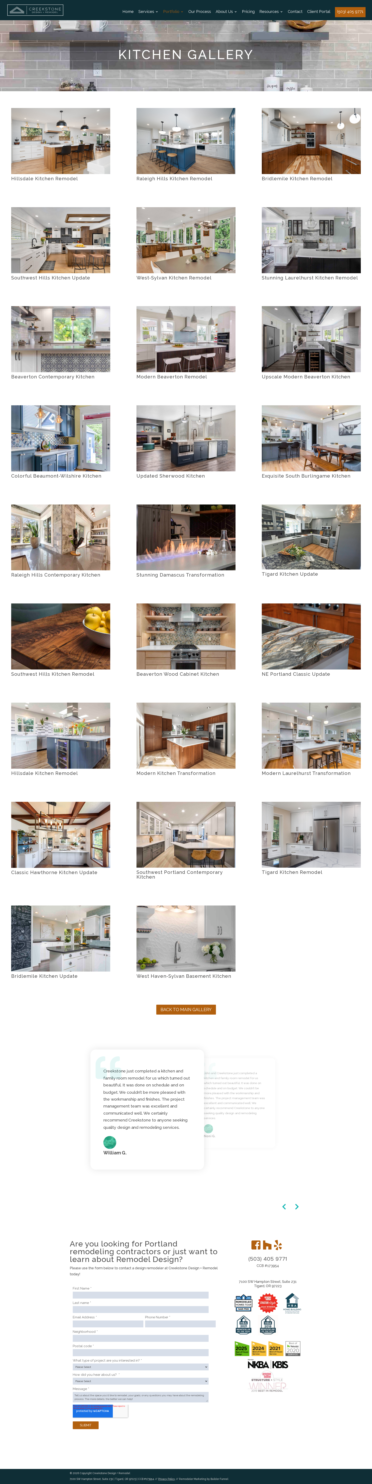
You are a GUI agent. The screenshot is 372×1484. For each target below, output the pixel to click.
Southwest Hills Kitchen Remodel (53, 674)
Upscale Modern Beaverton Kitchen (306, 376)
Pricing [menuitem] (248, 12)
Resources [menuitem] (269, 12)
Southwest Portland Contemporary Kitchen (179, 874)
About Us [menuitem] (224, 12)
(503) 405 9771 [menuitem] (350, 11)
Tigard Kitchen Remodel (292, 872)
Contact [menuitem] (295, 12)
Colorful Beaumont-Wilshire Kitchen (56, 476)
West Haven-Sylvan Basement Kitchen (183, 976)
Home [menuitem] (128, 12)
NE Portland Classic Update (296, 674)
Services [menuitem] (146, 12)
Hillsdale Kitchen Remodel (44, 178)
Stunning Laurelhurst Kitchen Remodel (310, 278)
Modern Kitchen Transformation (175, 773)
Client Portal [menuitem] (318, 12)
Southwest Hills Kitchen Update (50, 278)
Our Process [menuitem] (199, 12)
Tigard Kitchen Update (290, 574)
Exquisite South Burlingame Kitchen (306, 476)
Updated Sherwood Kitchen (170, 476)
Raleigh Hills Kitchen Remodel (174, 178)
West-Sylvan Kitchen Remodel (174, 278)
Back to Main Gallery (186, 1009)
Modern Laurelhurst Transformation (306, 773)
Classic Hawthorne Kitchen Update (54, 872)
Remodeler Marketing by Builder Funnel (203, 1479)
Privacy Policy (166, 1479)
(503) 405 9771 (267, 1259)
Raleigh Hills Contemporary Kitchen (55, 575)
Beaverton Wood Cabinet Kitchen (177, 674)
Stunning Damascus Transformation (180, 575)
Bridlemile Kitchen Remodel (297, 178)
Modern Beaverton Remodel (171, 376)
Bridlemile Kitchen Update (44, 976)
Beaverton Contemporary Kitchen (53, 376)
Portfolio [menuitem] (171, 12)
